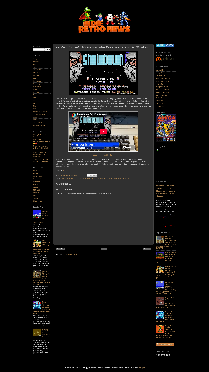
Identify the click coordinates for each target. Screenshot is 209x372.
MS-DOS (36, 92)
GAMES (83, 178)
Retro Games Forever (163, 98)
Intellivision (37, 86)
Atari (34, 64)
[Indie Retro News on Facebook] (169, 46)
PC (34, 103)
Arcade (35, 173)
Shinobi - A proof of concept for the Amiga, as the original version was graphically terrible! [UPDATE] (166, 242)
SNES (35, 117)
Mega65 (36, 89)
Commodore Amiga (163, 81)
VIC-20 (35, 120)
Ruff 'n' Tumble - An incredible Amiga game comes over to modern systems (166, 257)
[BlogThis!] (90, 175)
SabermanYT (160, 100)
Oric (34, 100)
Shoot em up (37, 201)
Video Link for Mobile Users (103, 155)
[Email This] (88, 175)
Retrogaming (108, 178)
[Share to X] (92, 175)
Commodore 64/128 (163, 78)
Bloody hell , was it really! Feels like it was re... (42, 136)
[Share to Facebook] (94, 175)
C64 (78, 178)
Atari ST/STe (37, 70)
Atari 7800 (36, 67)
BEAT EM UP (37, 176)
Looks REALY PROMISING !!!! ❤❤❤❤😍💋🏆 (41, 141)
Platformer (36, 182)
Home (104, 249)
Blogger (142, 368)
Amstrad (36, 61)
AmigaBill (159, 70)
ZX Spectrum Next (39, 125)
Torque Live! (160, 106)
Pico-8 (35, 106)
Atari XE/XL (37, 73)
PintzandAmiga (161, 95)
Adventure (36, 170)
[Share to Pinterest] (96, 175)
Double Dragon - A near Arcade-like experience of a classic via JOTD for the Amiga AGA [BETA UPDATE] (166, 272)
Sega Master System (40, 111)
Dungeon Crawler (39, 179)
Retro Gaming (98, 178)
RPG (34, 195)
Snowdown (126, 178)
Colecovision (37, 81)
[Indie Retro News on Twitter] (160, 46)
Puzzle (35, 184)
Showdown (117, 178)
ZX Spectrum (37, 122)
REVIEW (36, 193)
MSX (34, 95)
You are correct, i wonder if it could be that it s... (42, 160)
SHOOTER (37, 198)
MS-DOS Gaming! (162, 89)
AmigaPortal (160, 75)
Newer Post (60, 249)
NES (34, 98)
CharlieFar (160, 84)
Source (65, 171)
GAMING (90, 178)
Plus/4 (35, 109)
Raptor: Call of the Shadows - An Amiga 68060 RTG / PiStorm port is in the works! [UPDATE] (165, 302)
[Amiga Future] (166, 141)
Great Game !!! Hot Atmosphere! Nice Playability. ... (39, 154)
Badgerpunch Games (68, 178)
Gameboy (36, 84)
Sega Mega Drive (39, 114)
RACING (36, 187)
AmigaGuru (160, 73)
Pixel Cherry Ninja (162, 92)
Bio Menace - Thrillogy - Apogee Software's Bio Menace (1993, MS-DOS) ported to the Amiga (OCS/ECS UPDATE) (166, 287)
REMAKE (36, 190)
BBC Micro (36, 75)
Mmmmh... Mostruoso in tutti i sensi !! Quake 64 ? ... (41, 148)
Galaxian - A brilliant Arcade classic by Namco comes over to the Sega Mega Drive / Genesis (165, 191)
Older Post (147, 249)
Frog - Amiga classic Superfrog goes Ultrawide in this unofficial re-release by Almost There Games (166, 331)
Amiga (35, 59)
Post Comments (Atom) (73, 254)
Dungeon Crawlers (162, 87)
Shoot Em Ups (161, 103)
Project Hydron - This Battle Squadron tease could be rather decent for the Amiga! (166, 316)
